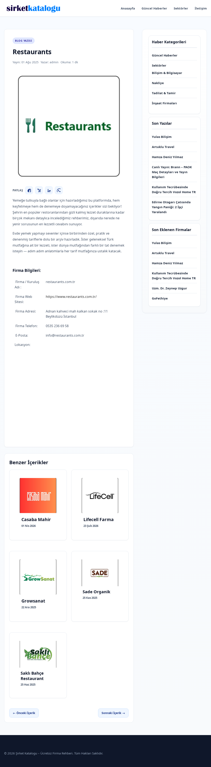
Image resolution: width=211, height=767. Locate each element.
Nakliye (158, 83)
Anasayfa (128, 8)
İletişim (201, 8)
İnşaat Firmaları (164, 103)
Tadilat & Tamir (164, 93)
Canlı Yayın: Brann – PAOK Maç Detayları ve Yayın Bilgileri (172, 172)
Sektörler (181, 8)
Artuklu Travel (163, 147)
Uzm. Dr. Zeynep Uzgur (169, 288)
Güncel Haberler (154, 8)
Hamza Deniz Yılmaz (167, 157)
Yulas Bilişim (162, 137)
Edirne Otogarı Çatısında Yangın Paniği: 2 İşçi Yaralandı (171, 207)
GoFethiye (160, 298)
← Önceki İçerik (24, 713)
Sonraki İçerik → (113, 713)
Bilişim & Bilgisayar (167, 73)
